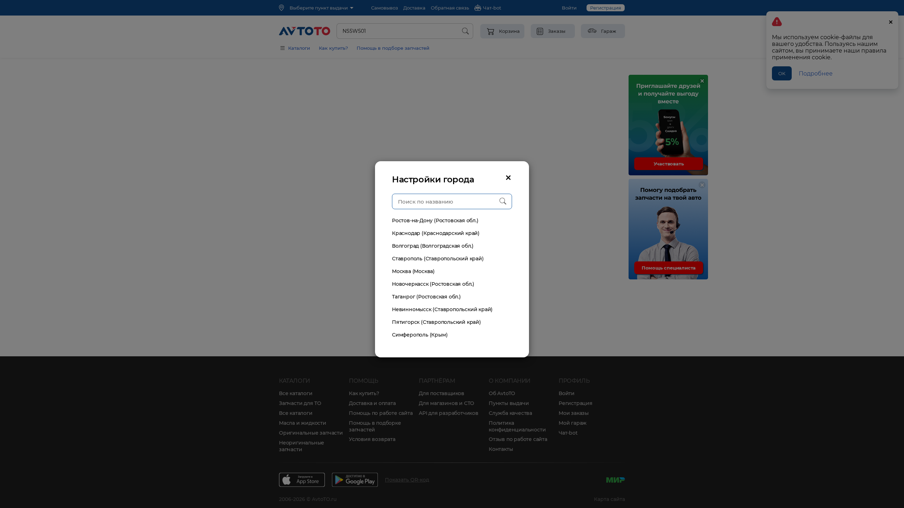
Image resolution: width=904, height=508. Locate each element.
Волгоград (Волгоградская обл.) (433, 246)
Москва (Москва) (413, 271)
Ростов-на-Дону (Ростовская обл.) (435, 220)
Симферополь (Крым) (419, 335)
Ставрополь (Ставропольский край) (438, 258)
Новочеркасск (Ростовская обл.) (433, 284)
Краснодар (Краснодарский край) (436, 233)
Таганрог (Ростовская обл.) (426, 297)
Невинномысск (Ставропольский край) (442, 309)
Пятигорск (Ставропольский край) (436, 322)
